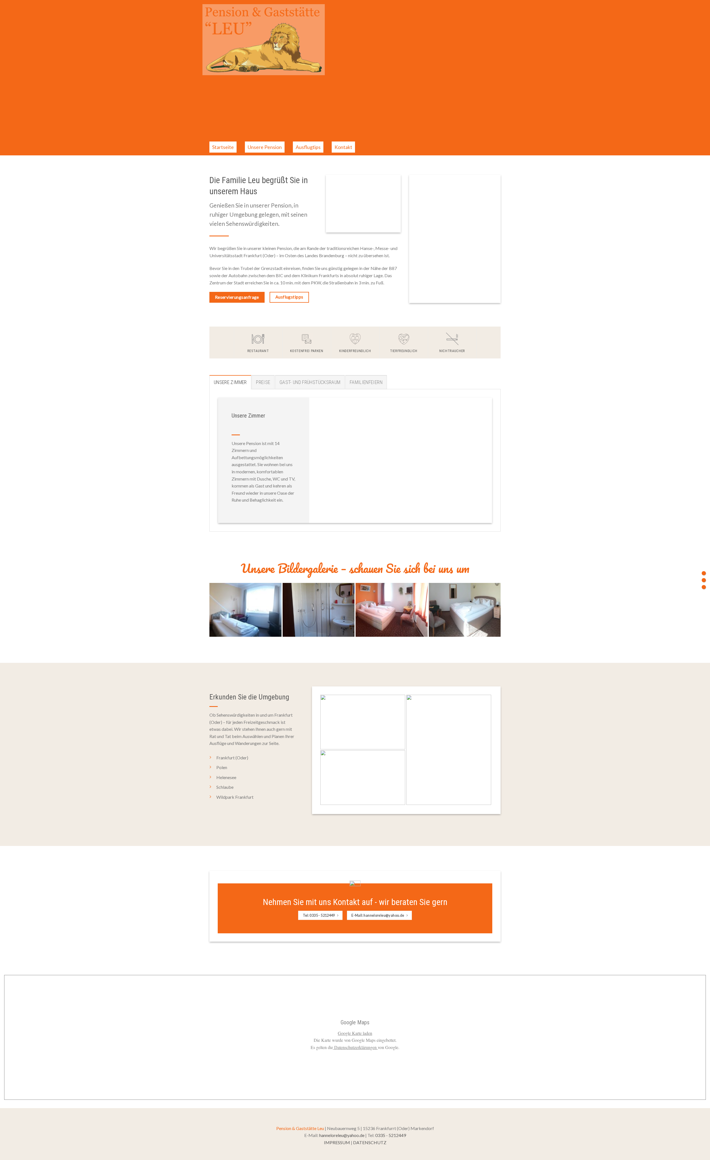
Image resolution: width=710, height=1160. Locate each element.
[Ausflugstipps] (704, 580)
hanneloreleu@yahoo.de (341, 1135)
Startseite (223, 147)
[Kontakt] (704, 587)
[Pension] (704, 573)
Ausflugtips (308, 147)
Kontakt (343, 147)
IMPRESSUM (337, 1142)
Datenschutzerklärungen (355, 1047)
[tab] (230, 382)
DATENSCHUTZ (369, 1142)
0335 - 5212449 (390, 1135)
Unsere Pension (265, 147)
